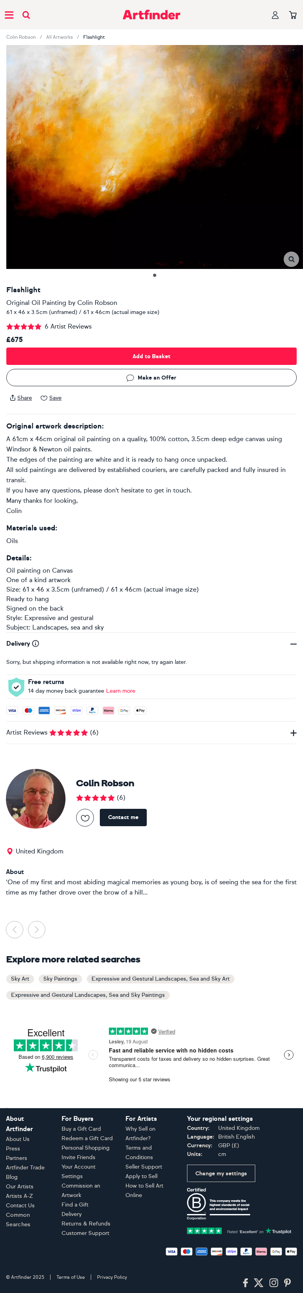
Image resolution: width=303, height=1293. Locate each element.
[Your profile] (275, 14)
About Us (18, 1139)
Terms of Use (70, 1277)
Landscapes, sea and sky (68, 627)
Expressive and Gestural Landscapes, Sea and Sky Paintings (88, 995)
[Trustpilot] (239, 1230)
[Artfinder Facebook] (245, 1283)
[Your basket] (292, 15)
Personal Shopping (86, 1148)
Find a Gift (75, 1204)
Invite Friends (78, 1157)
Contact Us (20, 1205)
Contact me (123, 817)
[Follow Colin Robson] (85, 818)
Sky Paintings (60, 978)
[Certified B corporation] (218, 1203)
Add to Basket (151, 356)
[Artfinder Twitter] (259, 1283)
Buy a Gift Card (81, 1129)
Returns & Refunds (86, 1223)
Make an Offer (157, 377)
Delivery (72, 1214)
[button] (291, 259)
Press (13, 1148)
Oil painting (23, 570)
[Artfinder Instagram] (273, 1283)
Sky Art (20, 978)
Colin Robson (21, 37)
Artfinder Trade (25, 1167)
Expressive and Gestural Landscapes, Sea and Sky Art (161, 978)
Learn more (120, 691)
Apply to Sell (141, 1176)
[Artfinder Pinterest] (287, 1283)
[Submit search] (26, 14)
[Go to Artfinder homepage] (151, 14)
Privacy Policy (112, 1277)
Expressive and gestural (59, 618)
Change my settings (221, 1173)
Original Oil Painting (36, 302)
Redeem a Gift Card (87, 1138)
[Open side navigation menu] (9, 14)
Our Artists (20, 1186)
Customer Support (85, 1233)
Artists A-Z (19, 1196)
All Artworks (59, 37)
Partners (16, 1158)
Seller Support (143, 1166)
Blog (12, 1177)
